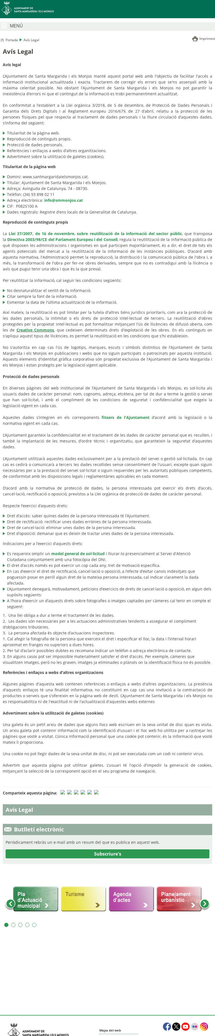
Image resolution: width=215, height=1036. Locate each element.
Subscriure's (107, 854)
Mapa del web (110, 1030)
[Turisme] (83, 899)
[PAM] (35, 899)
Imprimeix (207, 38)
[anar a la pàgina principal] (107, 9)
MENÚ (16, 26)
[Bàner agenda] (131, 899)
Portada (12, 40)
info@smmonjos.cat (63, 200)
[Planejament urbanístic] (179, 899)
